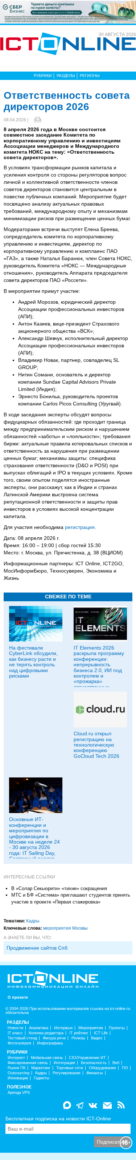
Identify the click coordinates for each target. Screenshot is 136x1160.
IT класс (15, 1033)
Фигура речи (54, 1038)
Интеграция (64, 1063)
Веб (115, 1063)
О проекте (18, 997)
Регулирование (67, 1073)
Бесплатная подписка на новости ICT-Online (58, 1118)
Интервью (63, 1028)
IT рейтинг (78, 1033)
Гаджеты (41, 1078)
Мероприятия (90, 1028)
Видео (96, 1038)
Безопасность (94, 1063)
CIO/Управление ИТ (87, 1058)
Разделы (66, 75)
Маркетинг (40, 1068)
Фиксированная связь (28, 1063)
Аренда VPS (19, 1093)
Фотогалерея (19, 1043)
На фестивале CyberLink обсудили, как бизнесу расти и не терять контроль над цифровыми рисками (33, 662)
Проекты (117, 1028)
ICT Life (101, 1033)
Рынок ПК (16, 1068)
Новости (15, 1028)
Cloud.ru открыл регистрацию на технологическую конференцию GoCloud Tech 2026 (96, 745)
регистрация (80, 527)
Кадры (33, 920)
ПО (125, 1068)
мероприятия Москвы (65, 928)
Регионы (90, 75)
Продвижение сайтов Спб (37, 948)
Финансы (94, 1073)
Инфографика (50, 1043)
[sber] (68, 12)
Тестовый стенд (22, 1038)
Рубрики (43, 75)
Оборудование (102, 1068)
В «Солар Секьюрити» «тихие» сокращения (59, 888)
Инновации (18, 1078)
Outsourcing (18, 1073)
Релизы (78, 1038)
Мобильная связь (47, 1058)
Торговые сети (69, 1068)
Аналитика (38, 1028)
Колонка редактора (46, 1033)
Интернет (16, 1058)
